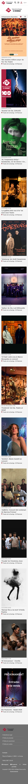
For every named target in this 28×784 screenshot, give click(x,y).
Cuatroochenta (14, 771)
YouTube (14, 766)
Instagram (5, 764)
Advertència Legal (7, 735)
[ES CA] (25, 2)
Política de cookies (7, 744)
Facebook (14, 764)
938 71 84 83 (9, 760)
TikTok (24, 764)
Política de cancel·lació (9, 741)
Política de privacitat (8, 738)
